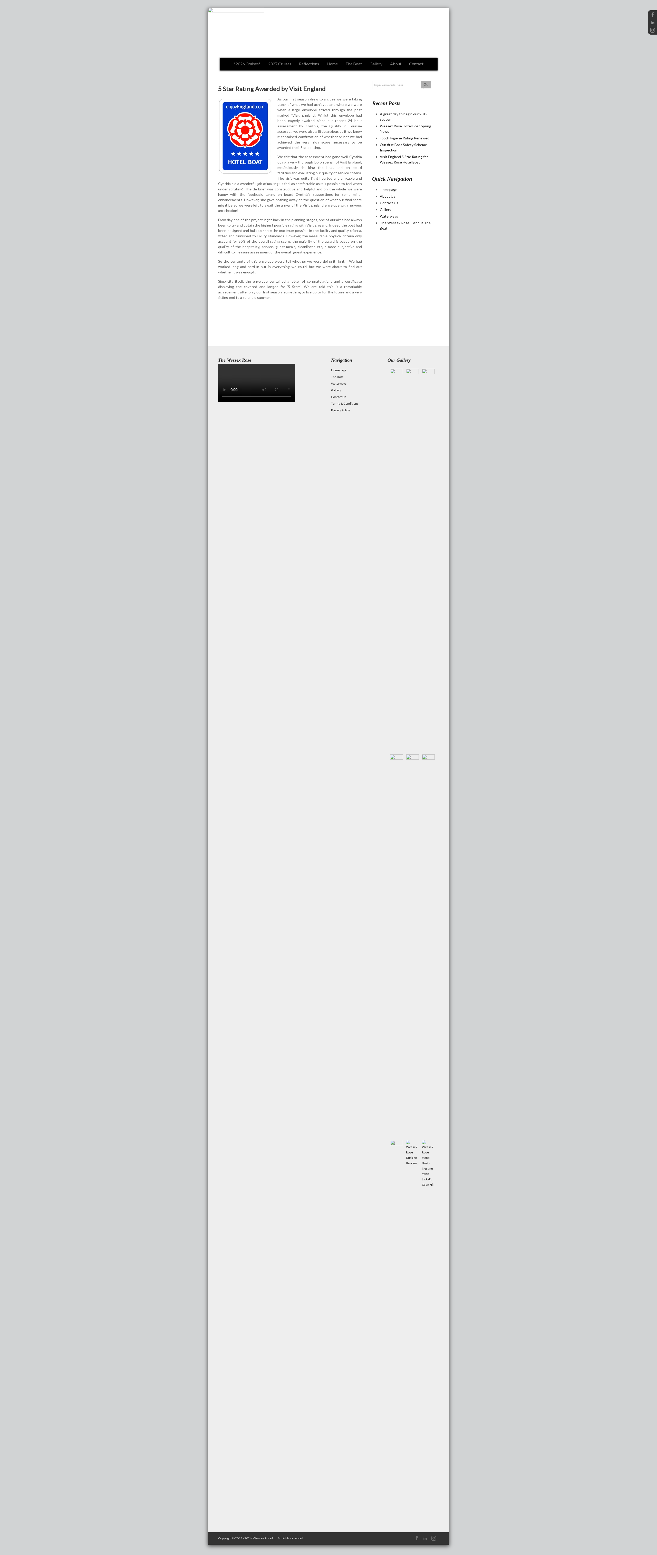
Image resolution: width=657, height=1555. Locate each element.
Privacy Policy (340, 410)
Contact (416, 63)
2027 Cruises (279, 63)
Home (332, 63)
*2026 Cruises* (247, 63)
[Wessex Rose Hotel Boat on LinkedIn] (652, 24)
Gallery (376, 63)
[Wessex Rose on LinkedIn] (425, 1540)
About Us (387, 196)
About (395, 63)
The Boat (353, 63)
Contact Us (389, 203)
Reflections (309, 63)
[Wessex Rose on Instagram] (433, 1540)
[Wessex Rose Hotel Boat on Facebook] (652, 16)
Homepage (388, 189)
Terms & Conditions (345, 403)
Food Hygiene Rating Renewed (404, 138)
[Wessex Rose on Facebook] (416, 1540)
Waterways (389, 216)
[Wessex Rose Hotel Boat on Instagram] (652, 32)
